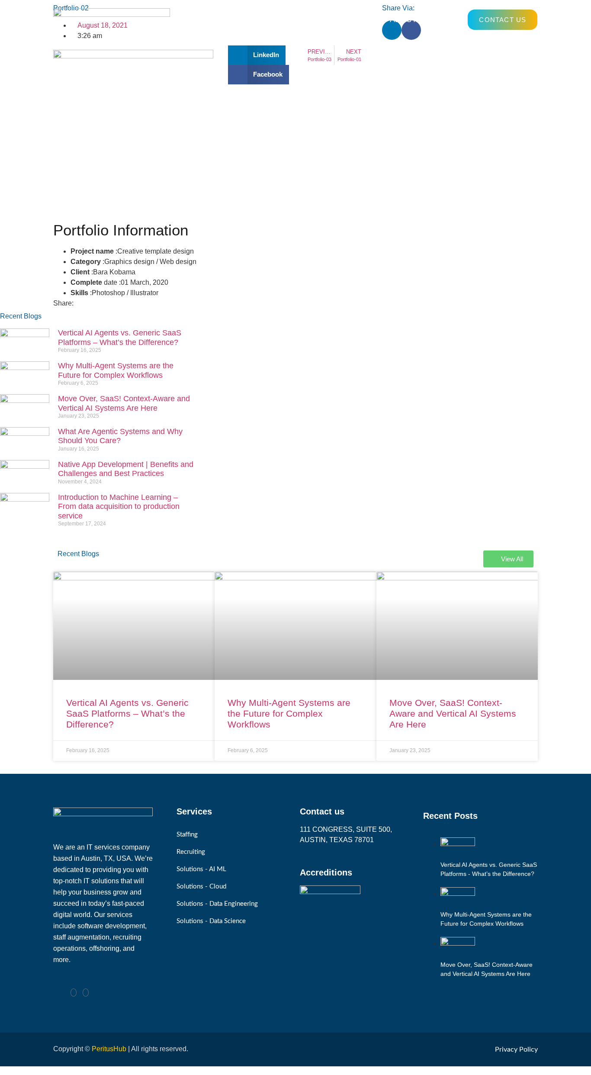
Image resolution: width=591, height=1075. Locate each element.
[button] (257, 55)
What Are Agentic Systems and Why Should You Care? (120, 436)
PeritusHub (109, 1048)
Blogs (359, 19)
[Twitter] (86, 992)
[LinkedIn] (74, 992)
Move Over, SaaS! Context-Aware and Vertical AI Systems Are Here (124, 403)
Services (233, 19)
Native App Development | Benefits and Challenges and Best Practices (125, 469)
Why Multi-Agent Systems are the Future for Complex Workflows (115, 370)
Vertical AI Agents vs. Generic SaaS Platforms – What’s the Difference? (119, 337)
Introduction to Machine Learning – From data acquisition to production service (119, 506)
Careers (299, 19)
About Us (410, 19)
